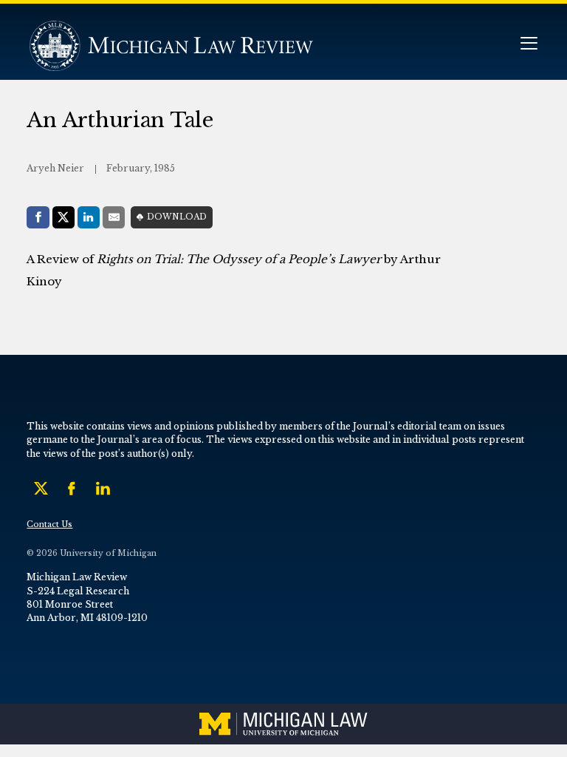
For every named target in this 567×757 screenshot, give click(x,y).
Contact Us (49, 524)
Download (177, 217)
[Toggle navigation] (529, 44)
